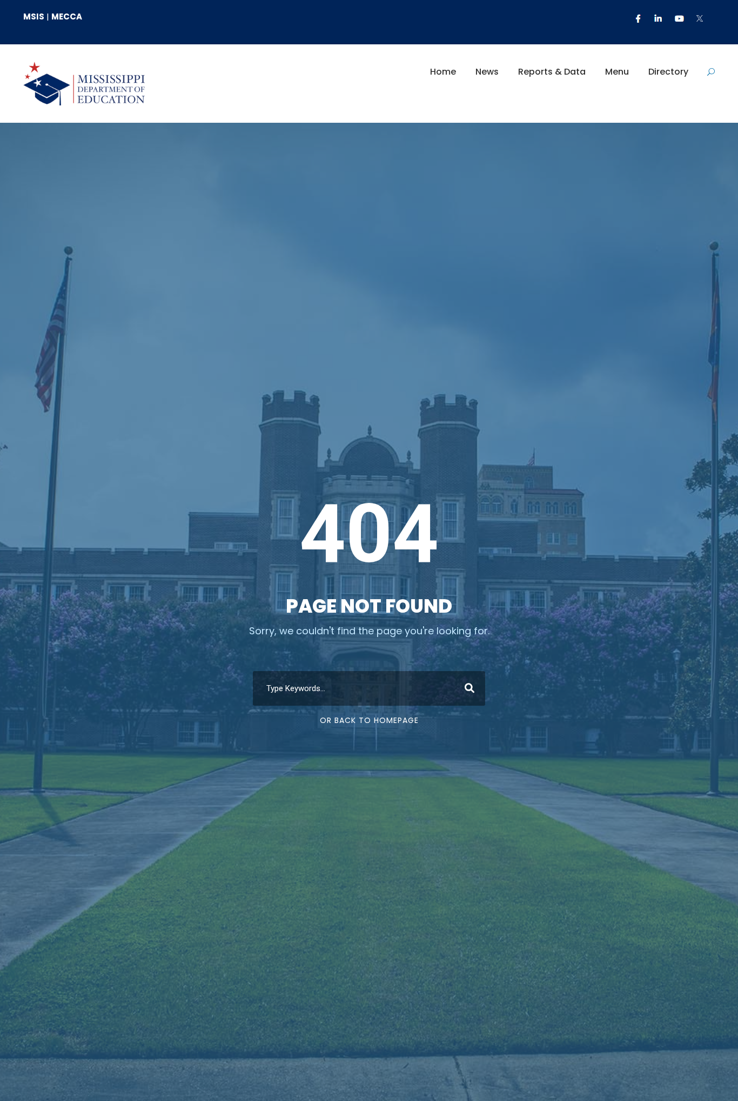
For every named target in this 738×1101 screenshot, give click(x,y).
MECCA (66, 16)
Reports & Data (552, 71)
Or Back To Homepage (369, 720)
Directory (668, 71)
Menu (617, 71)
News (487, 71)
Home (443, 71)
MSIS (33, 16)
